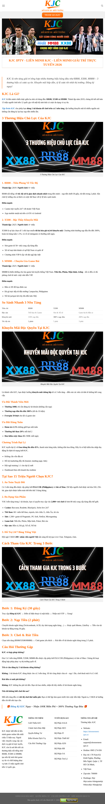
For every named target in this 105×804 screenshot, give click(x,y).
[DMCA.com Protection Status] (68, 800)
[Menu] (3, 6)
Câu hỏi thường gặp (60, 796)
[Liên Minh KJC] (52, 5)
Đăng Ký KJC (17, 706)
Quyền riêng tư (42, 796)
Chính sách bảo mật (24, 796)
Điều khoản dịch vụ (81, 796)
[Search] (102, 5)
